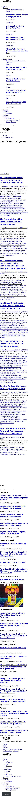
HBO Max (18, 447)
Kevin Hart (19, 330)
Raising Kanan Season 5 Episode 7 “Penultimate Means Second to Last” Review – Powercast (13, 636)
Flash (14, 327)
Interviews (9, 113)
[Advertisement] (14, 159)
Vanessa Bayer (7, 334)
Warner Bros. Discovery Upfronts (15, 454)
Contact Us (6, 747)
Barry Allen (16, 320)
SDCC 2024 (12, 250)
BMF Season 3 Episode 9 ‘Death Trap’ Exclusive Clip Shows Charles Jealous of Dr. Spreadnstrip (13, 554)
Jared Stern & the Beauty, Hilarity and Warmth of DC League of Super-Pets (12, 305)
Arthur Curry (9, 320)
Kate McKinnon (5, 413)
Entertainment (7, 59)
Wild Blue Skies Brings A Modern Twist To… (15, 27)
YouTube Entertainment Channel (12, 749)
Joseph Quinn (20, 200)
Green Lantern (20, 327)
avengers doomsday (6, 196)
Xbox (7, 764)
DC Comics (17, 322)
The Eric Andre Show (11, 451)
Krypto (24, 330)
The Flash (13, 375)
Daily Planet (10, 360)
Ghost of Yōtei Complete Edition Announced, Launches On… (17, 51)
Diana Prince (17, 325)
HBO (14, 447)
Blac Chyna (9, 447)
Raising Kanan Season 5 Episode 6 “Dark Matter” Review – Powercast (12, 700)
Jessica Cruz (6, 367)
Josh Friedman (16, 241)
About (5, 6)
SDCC (7, 250)
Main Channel (10, 118)
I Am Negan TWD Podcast (13, 776)
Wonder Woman (20, 336)
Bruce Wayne (19, 358)
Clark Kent (7, 322)
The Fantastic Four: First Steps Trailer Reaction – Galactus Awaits (11, 221)
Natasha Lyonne (12, 203)
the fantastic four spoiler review (13, 208)
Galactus (5, 200)
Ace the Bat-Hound (5, 357)
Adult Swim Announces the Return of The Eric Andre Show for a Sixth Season (12, 431)
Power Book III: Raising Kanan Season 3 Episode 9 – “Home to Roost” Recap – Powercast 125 (13, 571)
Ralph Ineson (15, 205)
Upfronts (19, 451)
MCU (5, 203)
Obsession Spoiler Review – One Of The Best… (16, 80)
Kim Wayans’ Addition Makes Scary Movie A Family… (16, 68)
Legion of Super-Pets (12, 372)
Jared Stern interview (9, 329)
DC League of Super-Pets (11, 362)
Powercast (9, 774)
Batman (21, 320)
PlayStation (9, 11)
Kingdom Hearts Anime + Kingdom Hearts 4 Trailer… (16, 38)
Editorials (6, 112)
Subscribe (6, 794)
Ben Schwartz (11, 358)
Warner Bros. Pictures (9, 336)
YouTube (5, 117)
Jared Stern (8, 409)
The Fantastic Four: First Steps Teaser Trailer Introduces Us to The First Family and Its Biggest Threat (13, 264)
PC (7, 768)
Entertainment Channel (13, 120)
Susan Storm (8, 207)
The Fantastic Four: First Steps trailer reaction (12, 252)
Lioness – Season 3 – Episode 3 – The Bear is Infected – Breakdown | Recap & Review (14, 498)
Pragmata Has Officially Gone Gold (12, 562)
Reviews (5, 110)
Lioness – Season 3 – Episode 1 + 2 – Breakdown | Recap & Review (13, 507)
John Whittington (10, 411)
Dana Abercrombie (7, 186)
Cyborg (12, 322)
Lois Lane (7, 332)
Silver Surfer (18, 250)
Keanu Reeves (12, 330)
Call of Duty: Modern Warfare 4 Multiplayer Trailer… (17, 16)
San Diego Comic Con (11, 248)
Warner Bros (14, 379)
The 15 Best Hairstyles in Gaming (12, 579)
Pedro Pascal (8, 205)
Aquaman (3, 320)
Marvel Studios (19, 243)
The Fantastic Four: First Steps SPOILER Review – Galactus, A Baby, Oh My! (11, 180)
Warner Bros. (7, 452)
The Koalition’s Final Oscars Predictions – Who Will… (16, 91)
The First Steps (9, 214)
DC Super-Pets (9, 325)
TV (1, 425)
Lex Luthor (21, 372)
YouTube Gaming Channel (10, 751)
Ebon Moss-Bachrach (9, 198)
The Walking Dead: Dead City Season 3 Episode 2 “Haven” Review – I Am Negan (14, 625)
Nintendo (9, 766)
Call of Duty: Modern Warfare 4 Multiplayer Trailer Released (11, 516)
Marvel (13, 202)
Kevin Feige (7, 202)
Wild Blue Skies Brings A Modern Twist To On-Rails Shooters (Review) (14, 524)
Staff (4, 746)
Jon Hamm (6, 449)
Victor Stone (15, 334)
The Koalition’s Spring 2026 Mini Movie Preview (16, 103)
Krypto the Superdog (9, 414)
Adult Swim (3, 447)
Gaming (5, 8)
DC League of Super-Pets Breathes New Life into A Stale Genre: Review (11, 343)
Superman (22, 332)
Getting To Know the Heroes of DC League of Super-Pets (13, 387)
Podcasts (5, 115)
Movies (8, 64)
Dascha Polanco (18, 360)
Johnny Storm (12, 200)
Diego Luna (7, 407)
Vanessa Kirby (17, 214)
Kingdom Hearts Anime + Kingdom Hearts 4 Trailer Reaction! (12, 533)
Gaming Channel (11, 122)
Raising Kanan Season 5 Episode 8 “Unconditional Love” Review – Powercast (12, 615)
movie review (6, 374)
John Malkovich (12, 240)
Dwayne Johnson (8, 327)
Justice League (11, 368)
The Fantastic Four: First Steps (12, 209)
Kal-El (6, 330)
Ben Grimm (15, 196)
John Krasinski (19, 329)
